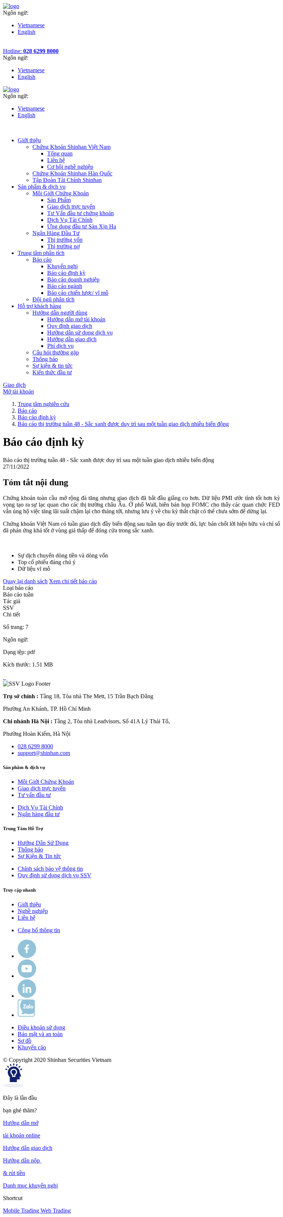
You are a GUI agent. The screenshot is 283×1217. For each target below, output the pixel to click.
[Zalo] (26, 1015)
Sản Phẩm (59, 200)
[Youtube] (27, 976)
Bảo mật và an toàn (40, 1034)
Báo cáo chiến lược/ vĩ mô (77, 293)
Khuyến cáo (32, 1047)
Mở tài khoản (18, 391)
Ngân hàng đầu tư (39, 814)
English (26, 32)
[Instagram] (27, 996)
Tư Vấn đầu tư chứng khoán (80, 213)
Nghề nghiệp (33, 911)
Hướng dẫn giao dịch (72, 339)
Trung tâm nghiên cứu (43, 404)
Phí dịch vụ (60, 346)
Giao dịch (14, 385)
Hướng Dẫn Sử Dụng (43, 843)
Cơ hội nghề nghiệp (70, 167)
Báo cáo (27, 411)
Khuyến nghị (62, 266)
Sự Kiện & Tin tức (39, 856)
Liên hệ (56, 160)
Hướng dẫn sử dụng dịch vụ (80, 332)
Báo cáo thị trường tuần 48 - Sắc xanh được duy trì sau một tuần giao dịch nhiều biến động (123, 424)
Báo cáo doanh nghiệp (73, 279)
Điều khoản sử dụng (41, 1027)
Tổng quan (60, 153)
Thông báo (30, 849)
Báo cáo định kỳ (66, 273)
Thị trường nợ (63, 246)
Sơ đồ (24, 1041)
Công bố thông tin (39, 930)
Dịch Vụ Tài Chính (69, 220)
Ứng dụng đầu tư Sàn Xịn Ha (81, 226)
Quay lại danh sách (25, 581)
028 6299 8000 (35, 746)
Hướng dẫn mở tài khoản (76, 319)
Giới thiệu (29, 904)
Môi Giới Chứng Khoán (46, 782)
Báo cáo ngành (64, 286)
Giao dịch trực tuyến (71, 206)
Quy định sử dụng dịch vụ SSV (54, 875)
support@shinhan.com (44, 753)
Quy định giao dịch (69, 326)
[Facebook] (27, 956)
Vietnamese (31, 25)
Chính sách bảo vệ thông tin (50, 868)
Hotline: (31, 51)
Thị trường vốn (65, 240)
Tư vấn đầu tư (34, 795)
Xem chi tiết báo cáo (73, 581)
